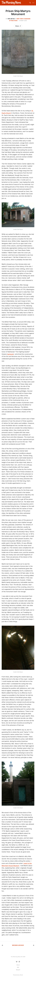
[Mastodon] (19, 961)
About (18, 965)
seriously (11, 354)
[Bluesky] (16, 961)
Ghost (21, 975)
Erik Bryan (11, 18)
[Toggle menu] (33, 2)
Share (17, 26)
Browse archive (18, 945)
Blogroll (18, 969)
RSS (18, 967)
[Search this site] (30, 2)
